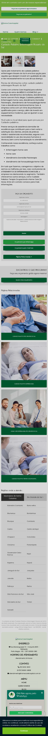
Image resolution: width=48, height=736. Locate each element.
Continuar (24, 731)
